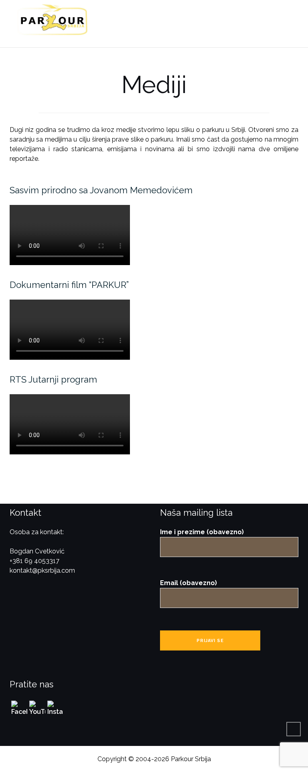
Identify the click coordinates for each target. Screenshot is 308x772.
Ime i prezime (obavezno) (202, 532)
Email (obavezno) (188, 583)
